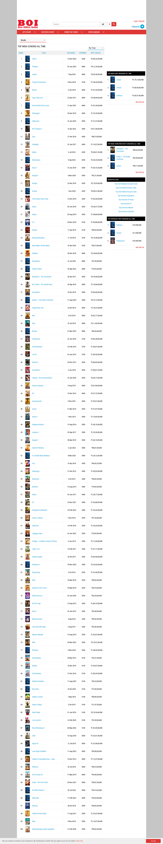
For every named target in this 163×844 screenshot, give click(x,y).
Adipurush (35, 121)
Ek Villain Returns (38, 790)
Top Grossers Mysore (126, 207)
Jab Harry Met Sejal (39, 627)
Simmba (35, 253)
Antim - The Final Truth (40, 782)
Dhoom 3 (35, 362)
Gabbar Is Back (37, 697)
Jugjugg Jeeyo (37, 533)
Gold (33, 735)
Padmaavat (36, 339)
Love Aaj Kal (36, 720)
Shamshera (36, 261)
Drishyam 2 (36, 564)
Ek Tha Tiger (36, 603)
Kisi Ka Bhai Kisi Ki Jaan (40, 105)
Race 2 (34, 611)
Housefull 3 (36, 370)
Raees (34, 494)
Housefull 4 (36, 292)
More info (79, 841)
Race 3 (34, 167)
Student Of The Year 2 (39, 588)
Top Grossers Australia (126, 211)
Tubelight (35, 144)
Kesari (34, 409)
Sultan (34, 152)
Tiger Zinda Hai (37, 97)
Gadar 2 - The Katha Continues (42, 300)
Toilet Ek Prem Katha (39, 813)
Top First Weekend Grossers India (126, 184)
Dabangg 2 (36, 471)
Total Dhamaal (37, 346)
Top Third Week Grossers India (126, 191)
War (33, 315)
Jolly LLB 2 (36, 549)
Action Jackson (37, 518)
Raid (33, 580)
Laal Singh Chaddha (39, 751)
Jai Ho (34, 354)
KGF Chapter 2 (37, 129)
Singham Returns (38, 424)
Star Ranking (94, 32)
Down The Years (71, 32)
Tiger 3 (34, 59)
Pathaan (35, 66)
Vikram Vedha (37, 269)
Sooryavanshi (37, 401)
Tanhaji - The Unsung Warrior (42, 378)
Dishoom (35, 767)
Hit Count (27, 32)
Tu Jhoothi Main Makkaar (41, 455)
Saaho (34, 214)
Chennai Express (37, 385)
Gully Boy (35, 525)
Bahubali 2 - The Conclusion (41, 276)
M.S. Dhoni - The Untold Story (42, 284)
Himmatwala (36, 658)
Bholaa (34, 331)
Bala (33, 821)
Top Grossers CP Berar (126, 199)
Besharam (35, 479)
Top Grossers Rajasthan (126, 195)
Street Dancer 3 (37, 595)
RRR (33, 642)
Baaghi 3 (35, 175)
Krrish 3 (34, 416)
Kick (33, 323)
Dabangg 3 (36, 113)
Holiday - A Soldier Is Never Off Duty (44, 541)
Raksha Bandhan (38, 681)
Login (136, 21)
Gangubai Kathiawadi (39, 510)
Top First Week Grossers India (126, 187)
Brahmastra (36, 160)
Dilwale (34, 665)
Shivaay (35, 805)
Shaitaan (35, 650)
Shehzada (35, 798)
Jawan (34, 74)
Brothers (35, 486)
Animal (34, 191)
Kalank (34, 230)
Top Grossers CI (126, 203)
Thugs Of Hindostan (39, 82)
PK (33, 393)
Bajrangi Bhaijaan (38, 237)
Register (142, 21)
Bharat (34, 90)
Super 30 (35, 743)
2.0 (33, 222)
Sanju (34, 206)
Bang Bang (36, 572)
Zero (33, 136)
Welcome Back (37, 619)
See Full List (140, 102)
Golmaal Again (37, 556)
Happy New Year (38, 308)
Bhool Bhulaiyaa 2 (38, 728)
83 (33, 502)
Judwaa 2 (35, 432)
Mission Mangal (37, 634)
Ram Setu (35, 689)
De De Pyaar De (37, 774)
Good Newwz (36, 673)
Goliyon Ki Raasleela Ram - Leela (43, 759)
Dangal (34, 183)
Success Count (47, 32)
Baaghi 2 (35, 440)
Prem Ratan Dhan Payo (40, 199)
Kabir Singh (36, 712)
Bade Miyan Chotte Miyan (41, 245)
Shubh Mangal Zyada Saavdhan (43, 829)
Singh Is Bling (37, 704)
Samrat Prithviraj (38, 448)
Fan (33, 463)
